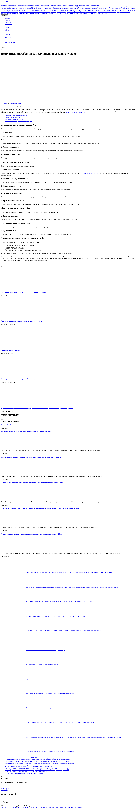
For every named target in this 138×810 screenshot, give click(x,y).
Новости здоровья (15, 103)
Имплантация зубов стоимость (89, 173)
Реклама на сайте (10, 42)
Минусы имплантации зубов (14, 119)
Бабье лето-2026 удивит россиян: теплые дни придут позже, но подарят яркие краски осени (32, 482)
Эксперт (7, 34)
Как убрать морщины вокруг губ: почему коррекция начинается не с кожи (31, 379)
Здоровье (7, 30)
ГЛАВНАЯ (4, 103)
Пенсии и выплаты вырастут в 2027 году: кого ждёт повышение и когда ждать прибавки (31, 457)
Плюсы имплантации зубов (13, 117)
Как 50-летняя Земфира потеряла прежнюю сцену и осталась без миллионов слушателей (47, 10)
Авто (6, 32)
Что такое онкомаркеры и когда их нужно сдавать (21, 321)
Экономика (8, 24)
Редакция (8, 37)
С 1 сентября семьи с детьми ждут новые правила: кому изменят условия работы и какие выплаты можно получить (40, 508)
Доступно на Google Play (5, 789)
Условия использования (40, 807)
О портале (8, 39)
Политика (8, 25)
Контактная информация (9, 807)
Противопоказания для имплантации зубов (18, 121)
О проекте (28, 807)
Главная (7, 19)
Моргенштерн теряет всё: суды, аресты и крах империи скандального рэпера (101, 7)
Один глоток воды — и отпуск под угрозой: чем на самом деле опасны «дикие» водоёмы (37, 408)
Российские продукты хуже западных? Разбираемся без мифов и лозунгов (26, 431)
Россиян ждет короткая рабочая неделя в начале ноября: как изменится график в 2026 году (32, 534)
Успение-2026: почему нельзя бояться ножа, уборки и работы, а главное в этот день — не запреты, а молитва (36, 13)
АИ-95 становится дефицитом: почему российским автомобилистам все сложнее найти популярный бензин (65, 7)
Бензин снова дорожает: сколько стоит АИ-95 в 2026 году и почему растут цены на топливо (105, 10)
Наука (6, 29)
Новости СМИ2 (6, 425)
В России (8, 20)
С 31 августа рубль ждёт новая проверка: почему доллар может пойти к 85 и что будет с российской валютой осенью (38, 7)
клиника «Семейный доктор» (75, 112)
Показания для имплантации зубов (16, 116)
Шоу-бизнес (8, 27)
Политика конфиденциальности (59, 807)
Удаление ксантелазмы (10, 350)
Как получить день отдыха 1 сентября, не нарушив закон (89, 13)
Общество (8, 22)
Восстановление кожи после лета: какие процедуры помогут (25, 292)
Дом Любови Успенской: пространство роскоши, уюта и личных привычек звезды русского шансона (97, 12)
